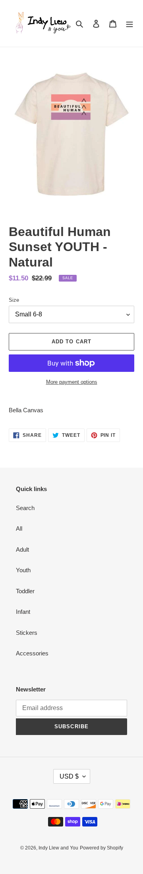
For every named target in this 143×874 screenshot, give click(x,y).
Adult (22, 549)
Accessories (32, 653)
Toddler (25, 591)
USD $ (69, 776)
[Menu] (129, 23)
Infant (23, 611)
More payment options (71, 382)
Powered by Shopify (101, 848)
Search (25, 508)
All (19, 528)
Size (14, 300)
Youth (23, 570)
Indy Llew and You (58, 848)
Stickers (26, 632)
